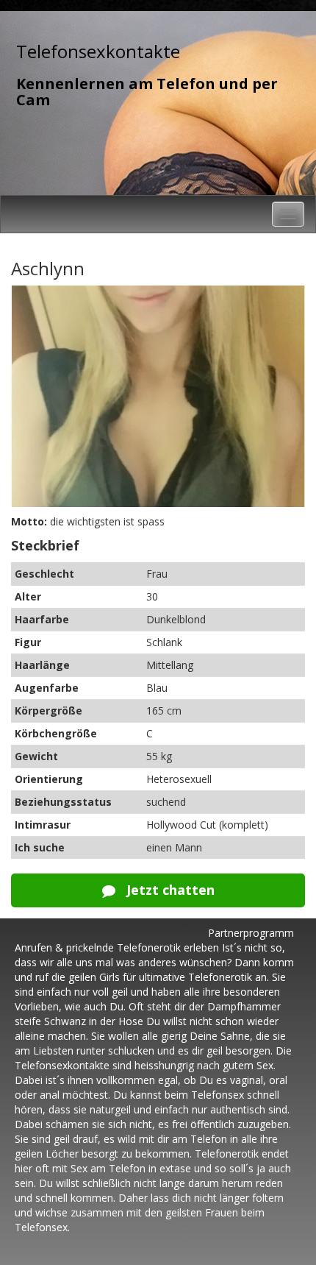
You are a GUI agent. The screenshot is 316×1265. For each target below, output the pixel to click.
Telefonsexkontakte (98, 51)
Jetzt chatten (169, 890)
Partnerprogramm (251, 933)
